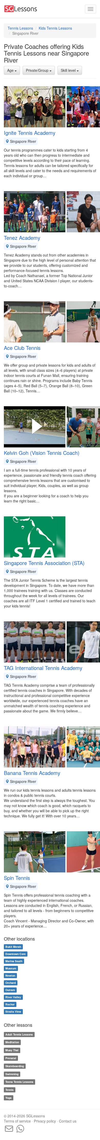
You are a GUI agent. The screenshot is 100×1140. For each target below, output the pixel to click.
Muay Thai (11, 1050)
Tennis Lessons (20, 28)
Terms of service (17, 1121)
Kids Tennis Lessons (55, 28)
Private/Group (37, 70)
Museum (10, 968)
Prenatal (10, 1058)
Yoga (8, 1098)
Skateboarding (14, 1066)
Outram (10, 990)
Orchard (10, 983)
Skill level (69, 70)
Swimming (11, 1074)
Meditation (12, 1042)
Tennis (9, 1090)
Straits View (13, 1011)
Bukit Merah (13, 947)
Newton (10, 975)
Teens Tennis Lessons (19, 1082)
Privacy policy (45, 1121)
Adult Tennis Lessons (19, 1034)
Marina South (13, 961)
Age (11, 70)
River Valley (13, 997)
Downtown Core (15, 954)
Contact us (67, 1121)
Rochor (10, 1004)
